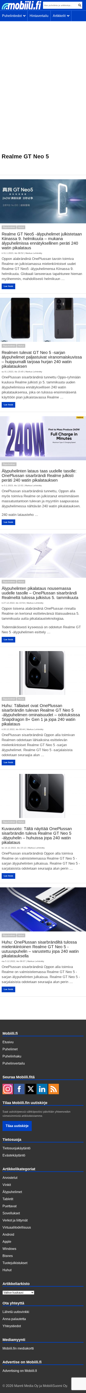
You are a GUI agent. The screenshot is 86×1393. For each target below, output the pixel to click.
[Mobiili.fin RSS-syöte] (53, 1089)
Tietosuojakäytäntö (16, 1148)
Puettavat (9, 1206)
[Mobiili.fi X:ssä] (30, 1089)
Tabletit (8, 1199)
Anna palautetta (14, 1319)
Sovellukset (11, 1213)
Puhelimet (10, 1049)
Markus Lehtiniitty (33, 253)
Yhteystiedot (12, 1326)
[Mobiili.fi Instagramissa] (8, 1089)
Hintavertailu (39, 16)
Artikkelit (60, 16)
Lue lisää (8, 286)
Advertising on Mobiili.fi (20, 1371)
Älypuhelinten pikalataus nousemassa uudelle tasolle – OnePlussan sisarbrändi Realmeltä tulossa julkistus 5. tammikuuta (40, 593)
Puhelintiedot (12, 16)
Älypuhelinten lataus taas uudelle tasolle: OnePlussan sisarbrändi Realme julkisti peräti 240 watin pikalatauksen (39, 475)
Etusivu (8, 1042)
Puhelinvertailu (14, 1063)
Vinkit (7, 1185)
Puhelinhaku (12, 1056)
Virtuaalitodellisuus (17, 1227)
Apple (7, 1241)
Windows (9, 1249)
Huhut (21, 227)
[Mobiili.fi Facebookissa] (19, 1089)
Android (8, 1234)
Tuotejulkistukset (15, 1263)
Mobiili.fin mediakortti (18, 1348)
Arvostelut (10, 1177)
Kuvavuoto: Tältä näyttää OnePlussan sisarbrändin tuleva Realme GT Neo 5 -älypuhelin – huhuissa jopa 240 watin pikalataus (37, 835)
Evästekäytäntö (14, 1155)
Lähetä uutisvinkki (16, 1312)
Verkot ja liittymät (15, 1220)
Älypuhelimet (9, 227)
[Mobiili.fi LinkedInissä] (42, 1089)
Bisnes (8, 1256)
